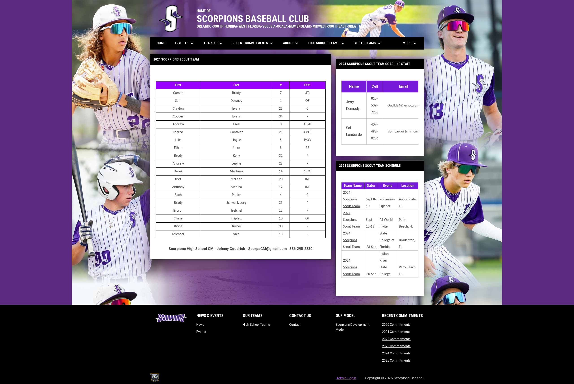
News (200, 324)
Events (201, 332)
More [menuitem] (410, 43)
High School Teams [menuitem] (327, 43)
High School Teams (256, 324)
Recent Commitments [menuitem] (253, 43)
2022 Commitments (396, 339)
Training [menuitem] (214, 43)
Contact (294, 324)
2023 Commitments (396, 346)
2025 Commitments (396, 360)
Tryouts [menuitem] (184, 43)
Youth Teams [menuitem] (368, 43)
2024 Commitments (396, 353)
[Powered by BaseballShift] (154, 377)
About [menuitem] (291, 43)
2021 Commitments (396, 332)
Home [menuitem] (161, 43)
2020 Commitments (396, 324)
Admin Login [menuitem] (346, 378)
